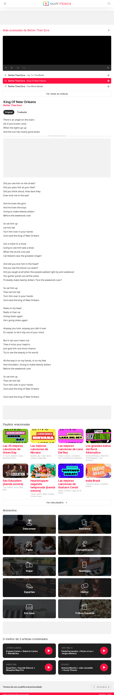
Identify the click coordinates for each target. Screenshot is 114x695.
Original (9, 112)
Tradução (22, 112)
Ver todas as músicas (57, 93)
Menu (5, 3)
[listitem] (57, 75)
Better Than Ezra (12, 105)
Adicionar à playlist (108, 75)
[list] (57, 80)
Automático (102, 687)
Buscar (109, 3)
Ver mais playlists (55, 502)
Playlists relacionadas (16, 424)
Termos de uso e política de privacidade (22, 687)
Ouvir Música (57, 4)
